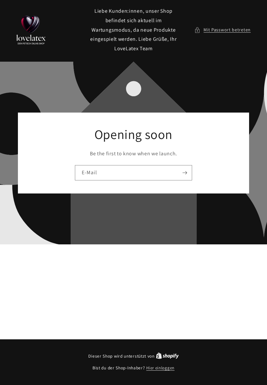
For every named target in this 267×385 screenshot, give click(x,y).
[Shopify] (167, 356)
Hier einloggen (160, 368)
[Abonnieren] (184, 172)
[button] (222, 30)
